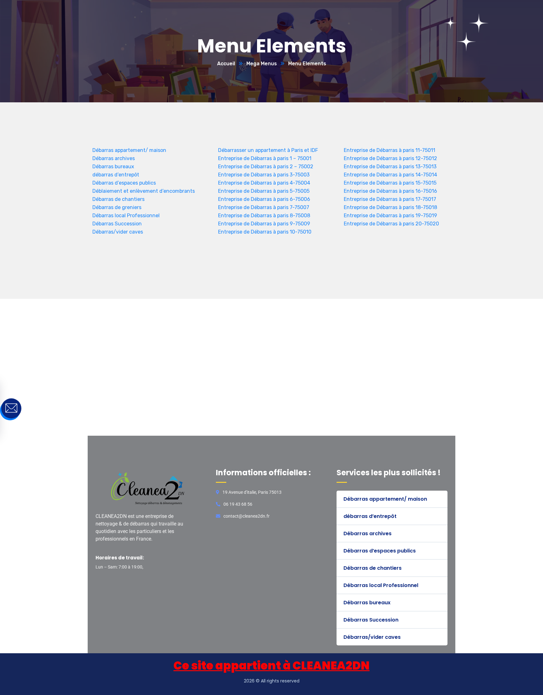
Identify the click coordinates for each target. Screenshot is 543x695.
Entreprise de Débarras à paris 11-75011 (389, 150)
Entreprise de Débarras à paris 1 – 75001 (264, 158)
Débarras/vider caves (117, 232)
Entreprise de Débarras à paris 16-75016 (390, 191)
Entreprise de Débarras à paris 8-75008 (264, 215)
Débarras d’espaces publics (124, 183)
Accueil (226, 64)
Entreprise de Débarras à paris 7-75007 (263, 207)
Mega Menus (261, 64)
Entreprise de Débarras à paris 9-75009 (264, 224)
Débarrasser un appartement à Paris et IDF (268, 150)
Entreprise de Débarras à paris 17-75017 (390, 199)
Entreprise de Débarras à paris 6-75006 (264, 199)
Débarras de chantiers (118, 199)
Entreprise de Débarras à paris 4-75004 (264, 183)
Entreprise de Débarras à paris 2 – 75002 (265, 167)
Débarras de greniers (116, 207)
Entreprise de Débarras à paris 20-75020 (391, 224)
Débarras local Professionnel (126, 215)
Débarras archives (113, 158)
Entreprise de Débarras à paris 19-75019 (390, 215)
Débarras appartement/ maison (129, 150)
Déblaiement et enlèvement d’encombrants (143, 191)
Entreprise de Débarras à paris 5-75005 (264, 191)
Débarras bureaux (113, 167)
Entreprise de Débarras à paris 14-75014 (390, 175)
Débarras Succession (117, 224)
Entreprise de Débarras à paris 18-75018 (390, 207)
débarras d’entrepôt (115, 175)
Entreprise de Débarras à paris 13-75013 (390, 167)
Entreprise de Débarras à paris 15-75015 (390, 183)
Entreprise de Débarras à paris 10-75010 (264, 232)
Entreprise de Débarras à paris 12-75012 (390, 158)
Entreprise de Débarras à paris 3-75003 (264, 175)
